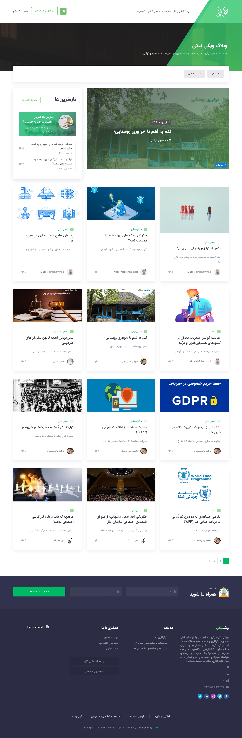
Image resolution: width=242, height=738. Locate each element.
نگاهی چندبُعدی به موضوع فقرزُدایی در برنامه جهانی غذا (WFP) (196, 519)
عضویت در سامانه (39, 591)
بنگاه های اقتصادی (109, 643)
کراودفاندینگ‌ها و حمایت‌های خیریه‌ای (48, 427)
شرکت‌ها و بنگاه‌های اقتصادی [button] (152, 649)
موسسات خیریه (111, 637)
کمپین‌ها (141, 11)
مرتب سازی (194, 74)
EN (63, 11)
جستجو (216, 74)
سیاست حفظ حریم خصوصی (105, 716)
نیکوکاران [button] (162, 637)
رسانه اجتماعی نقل (94, 661)
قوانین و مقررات (162, 716)
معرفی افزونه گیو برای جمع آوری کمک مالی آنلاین (51, 146)
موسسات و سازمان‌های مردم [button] (152, 643)
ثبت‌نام (16, 11)
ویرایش (220, 165)
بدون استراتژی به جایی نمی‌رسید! (198, 248)
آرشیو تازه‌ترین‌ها (29, 100)
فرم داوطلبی (112, 649)
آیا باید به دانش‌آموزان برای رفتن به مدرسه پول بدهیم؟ (53, 161)
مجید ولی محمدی (94, 671)
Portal (156, 728)
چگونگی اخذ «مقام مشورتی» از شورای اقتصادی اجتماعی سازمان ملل (122, 519)
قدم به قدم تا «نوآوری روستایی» (125, 337)
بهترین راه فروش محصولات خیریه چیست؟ (38, 119)
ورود (26, 11)
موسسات (166, 11)
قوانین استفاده (137, 716)
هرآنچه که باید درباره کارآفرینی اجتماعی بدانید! (53, 519)
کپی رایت (77, 716)
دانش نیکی (154, 11)
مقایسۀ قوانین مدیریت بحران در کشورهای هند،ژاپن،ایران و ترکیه (199, 340)
